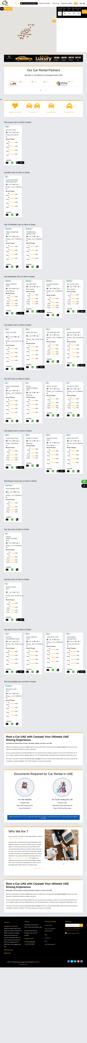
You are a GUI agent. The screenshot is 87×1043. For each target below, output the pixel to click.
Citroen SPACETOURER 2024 (11, 538)
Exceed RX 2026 (72, 386)
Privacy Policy (48, 925)
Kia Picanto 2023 (72, 284)
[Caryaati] (4, 3)
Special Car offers (66, 3)
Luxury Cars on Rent (30, 3)
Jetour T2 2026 (51, 386)
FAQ (46, 941)
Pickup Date (64, 9)
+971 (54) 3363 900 (29, 942)
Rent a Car (55, 3)
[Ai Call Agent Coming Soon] (84, 486)
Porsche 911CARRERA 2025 (12, 638)
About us (7, 922)
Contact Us (48, 937)
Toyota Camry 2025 (73, 332)
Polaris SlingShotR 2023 (12, 233)
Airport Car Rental (44, 3)
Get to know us (38, 868)
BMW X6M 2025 (72, 438)
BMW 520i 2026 (31, 332)
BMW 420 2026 (11, 332)
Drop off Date (74, 9)
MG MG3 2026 (31, 284)
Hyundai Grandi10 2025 (52, 285)
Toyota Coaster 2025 (11, 588)
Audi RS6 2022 (11, 130)
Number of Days (60, 9)
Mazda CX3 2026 (32, 438)
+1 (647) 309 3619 (29, 944)
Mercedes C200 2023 (11, 690)
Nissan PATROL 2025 (51, 439)
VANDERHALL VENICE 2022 (31, 233)
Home (17, 3)
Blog (46, 934)
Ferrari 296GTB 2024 (31, 638)
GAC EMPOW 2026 (53, 332)
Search (9, 9)
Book (21, 162)
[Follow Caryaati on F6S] (72, 933)
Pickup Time (69, 9)
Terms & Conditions (50, 928)
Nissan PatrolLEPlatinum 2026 (32, 388)
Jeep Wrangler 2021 (12, 488)
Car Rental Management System (20, 858)
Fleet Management (50, 944)
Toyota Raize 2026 (12, 438)
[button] (41, 90)
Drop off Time (78, 9)
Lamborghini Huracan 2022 (71, 638)
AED (75, 3)
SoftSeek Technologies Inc (16, 838)
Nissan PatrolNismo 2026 (12, 387)
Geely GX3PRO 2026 (11, 285)
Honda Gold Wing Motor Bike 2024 (12, 181)
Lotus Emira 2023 (52, 637)
